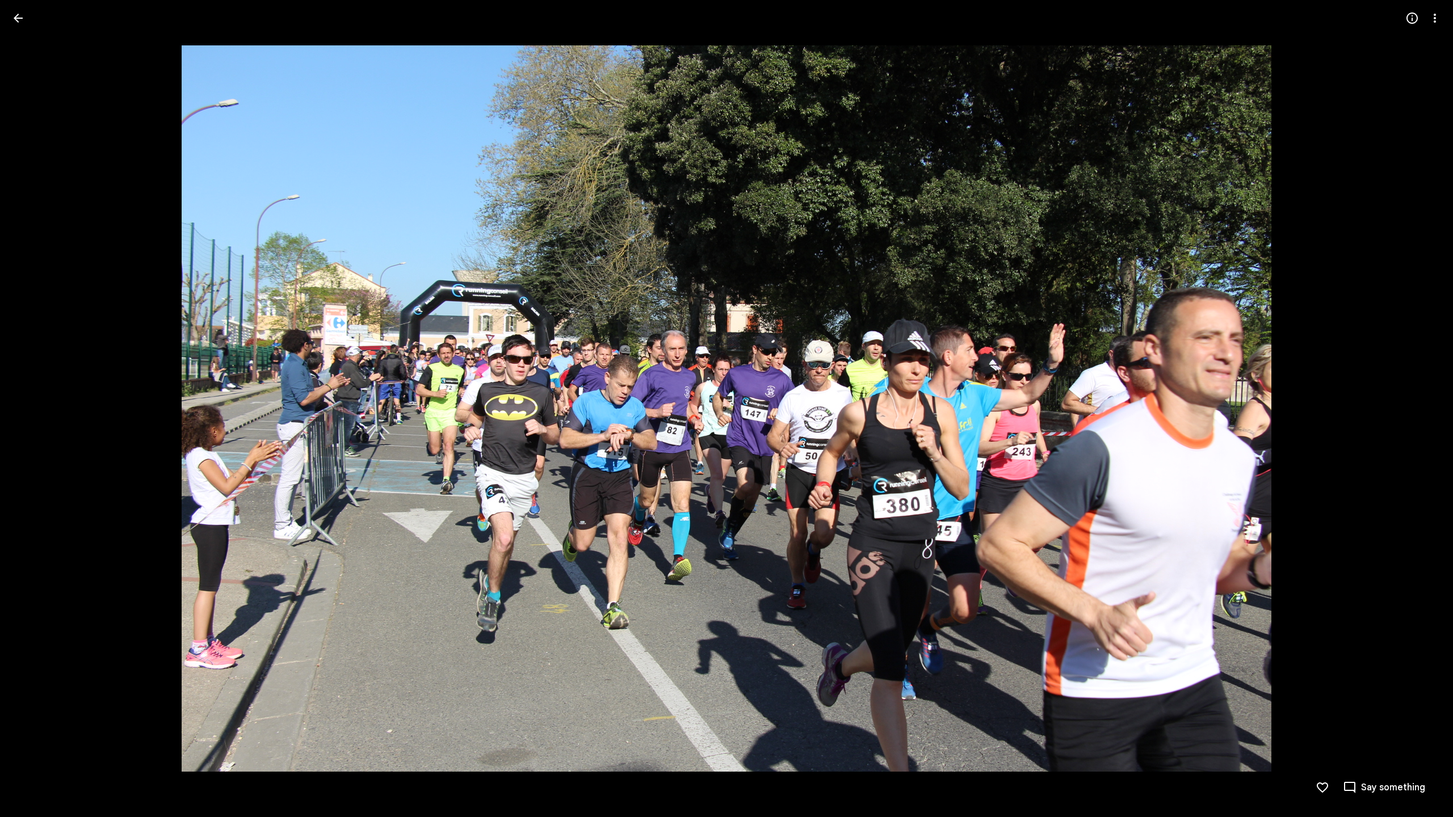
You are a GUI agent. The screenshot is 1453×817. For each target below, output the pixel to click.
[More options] (1434, 18)
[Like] (1322, 787)
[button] (32, 408)
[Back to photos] (18, 18)
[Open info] (1412, 18)
